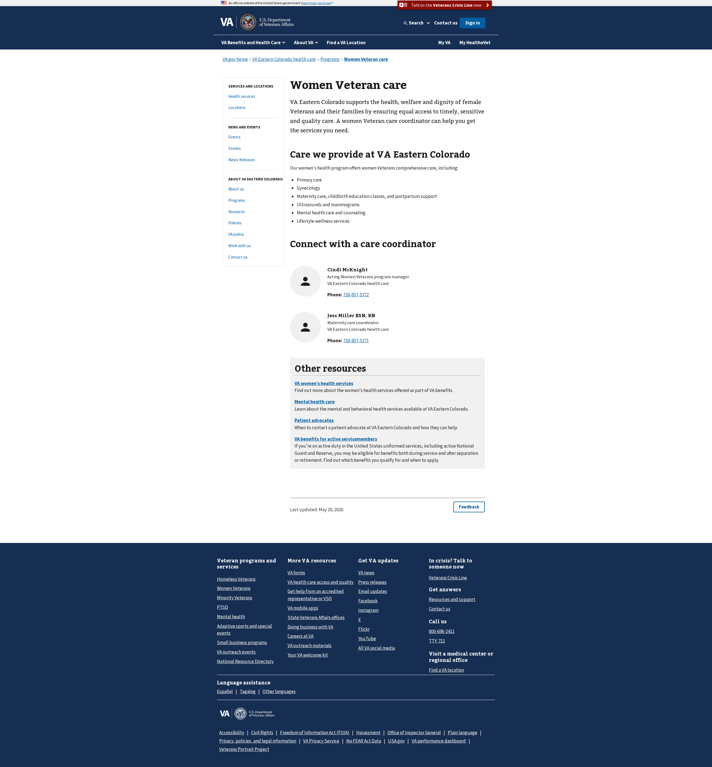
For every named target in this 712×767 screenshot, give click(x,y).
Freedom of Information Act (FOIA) (314, 732)
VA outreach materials (310, 645)
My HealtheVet (475, 42)
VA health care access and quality (320, 582)
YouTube (367, 639)
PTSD (222, 607)
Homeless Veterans (236, 579)
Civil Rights (262, 732)
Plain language (462, 732)
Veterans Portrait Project (244, 749)
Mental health (231, 617)
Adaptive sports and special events (244, 629)
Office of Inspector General (414, 732)
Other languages (279, 691)
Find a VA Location (346, 42)
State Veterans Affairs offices (316, 617)
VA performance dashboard (439, 741)
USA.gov (396, 741)
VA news (366, 573)
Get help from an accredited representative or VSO (316, 594)
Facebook (368, 601)
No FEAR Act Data (363, 741)
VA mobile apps (303, 608)
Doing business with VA (310, 627)
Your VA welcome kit (308, 655)
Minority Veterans (234, 598)
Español (225, 691)
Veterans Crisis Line (448, 578)
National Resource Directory (245, 661)
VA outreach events (236, 652)
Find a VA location (446, 670)
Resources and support (452, 599)
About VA (303, 42)
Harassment (368, 732)
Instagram (368, 610)
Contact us (446, 23)
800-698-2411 (441, 631)
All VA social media (376, 648)
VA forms (296, 573)
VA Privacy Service (321, 741)
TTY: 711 (437, 641)
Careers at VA (300, 636)
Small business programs (242, 642)
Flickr (364, 629)
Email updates (372, 591)
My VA (444, 42)
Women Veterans (234, 588)
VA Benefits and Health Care (251, 42)
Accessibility (231, 732)
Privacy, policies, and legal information (257, 741)
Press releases (372, 582)
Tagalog (248, 691)
